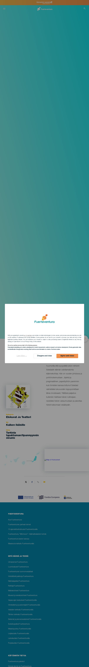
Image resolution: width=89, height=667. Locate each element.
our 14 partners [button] (28, 335)
